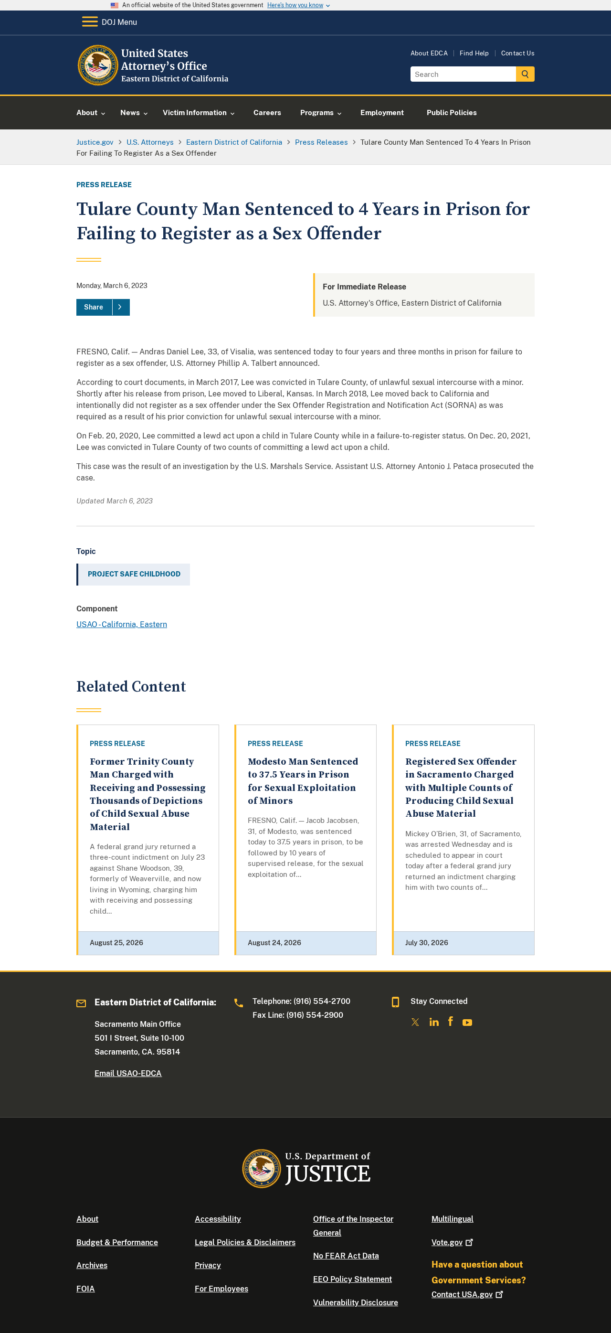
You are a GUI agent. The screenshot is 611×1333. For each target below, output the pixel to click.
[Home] (154, 83)
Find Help (474, 53)
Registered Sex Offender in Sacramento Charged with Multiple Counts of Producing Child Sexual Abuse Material (461, 788)
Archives (91, 1265)
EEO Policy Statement (352, 1279)
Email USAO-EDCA (128, 1073)
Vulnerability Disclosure (355, 1302)
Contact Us (518, 53)
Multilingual (453, 1219)
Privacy (208, 1265)
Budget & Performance (117, 1242)
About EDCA (429, 53)
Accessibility (218, 1219)
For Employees (221, 1288)
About (87, 1219)
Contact (462, 1294)
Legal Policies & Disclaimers (245, 1242)
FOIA (85, 1288)
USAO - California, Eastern (121, 624)
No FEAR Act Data (346, 1255)
